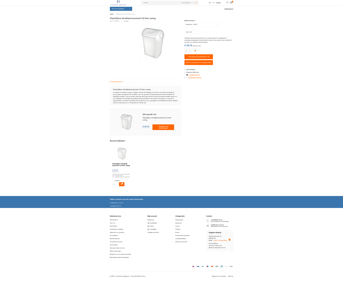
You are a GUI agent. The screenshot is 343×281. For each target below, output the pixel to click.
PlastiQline (116, 21)
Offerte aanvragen (115, 251)
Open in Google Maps (220, 240)
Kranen (177, 232)
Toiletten (177, 229)
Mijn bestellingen (152, 223)
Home (111, 14)
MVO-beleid (113, 226)
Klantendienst (114, 220)
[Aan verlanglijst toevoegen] (195, 51)
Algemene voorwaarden (117, 232)
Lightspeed (126, 276)
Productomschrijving (116, 81)
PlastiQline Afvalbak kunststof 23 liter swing (121, 164)
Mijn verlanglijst (151, 229)
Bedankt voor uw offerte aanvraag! (120, 254)
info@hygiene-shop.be (194, 77)
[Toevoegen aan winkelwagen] (121, 184)
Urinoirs (177, 226)
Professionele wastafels (182, 235)
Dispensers (178, 223)
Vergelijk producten (153, 232)
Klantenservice (229, 9)
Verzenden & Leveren (116, 242)
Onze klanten (114, 245)
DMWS (139, 276)
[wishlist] (227, 2)
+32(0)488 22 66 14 (194, 75)
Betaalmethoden (115, 238)
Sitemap (230, 276)
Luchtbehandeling (180, 238)
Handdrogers (179, 220)
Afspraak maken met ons (117, 248)
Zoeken (196, 2)
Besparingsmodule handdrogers (119, 257)
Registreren (150, 220)
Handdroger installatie (116, 229)
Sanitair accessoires (181, 242)
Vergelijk (117, 180)
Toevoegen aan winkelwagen (163, 127)
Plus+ (144, 276)
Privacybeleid (114, 235)
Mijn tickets (150, 226)
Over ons (112, 223)
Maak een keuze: (190, 20)
